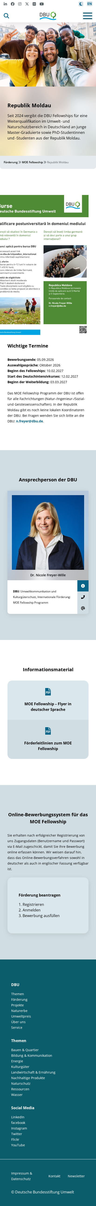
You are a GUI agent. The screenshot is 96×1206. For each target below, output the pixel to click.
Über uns (18, 1022)
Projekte (17, 1005)
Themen (17, 994)
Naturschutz (21, 1083)
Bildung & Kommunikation (31, 1055)
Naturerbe (19, 1010)
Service (16, 1027)
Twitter (16, 1134)
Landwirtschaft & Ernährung (33, 1072)
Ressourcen (20, 1089)
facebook (18, 1122)
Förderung (11, 162)
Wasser (17, 1094)
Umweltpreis (21, 1016)
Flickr (15, 1139)
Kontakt (54, 1176)
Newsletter (76, 1176)
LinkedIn (17, 1117)
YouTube (18, 1145)
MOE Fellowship (32, 162)
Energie (17, 1061)
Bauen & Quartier (25, 1050)
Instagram (19, 1128)
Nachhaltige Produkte (28, 1078)
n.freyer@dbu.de (29, 421)
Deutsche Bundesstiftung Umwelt (44, 1192)
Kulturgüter (20, 1066)
